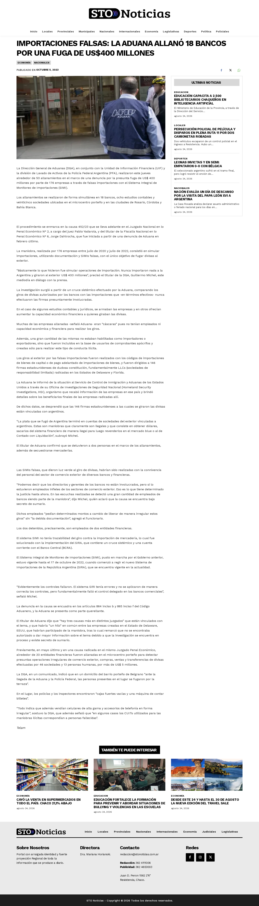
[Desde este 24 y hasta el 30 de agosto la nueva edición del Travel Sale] (207, 775)
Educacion (181, 92)
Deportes (181, 158)
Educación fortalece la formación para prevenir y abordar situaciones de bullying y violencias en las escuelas (129, 803)
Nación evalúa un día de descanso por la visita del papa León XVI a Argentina (204, 195)
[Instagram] (200, 857)
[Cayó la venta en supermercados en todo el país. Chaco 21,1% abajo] (52, 775)
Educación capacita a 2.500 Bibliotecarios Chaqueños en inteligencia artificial (200, 99)
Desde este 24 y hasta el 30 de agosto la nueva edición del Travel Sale (205, 801)
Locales (179, 125)
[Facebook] (221, 70)
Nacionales (41, 62)
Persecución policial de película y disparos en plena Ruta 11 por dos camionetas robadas (204, 132)
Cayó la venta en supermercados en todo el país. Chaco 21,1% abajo (48, 801)
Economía (24, 62)
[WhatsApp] (239, 70)
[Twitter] (230, 70)
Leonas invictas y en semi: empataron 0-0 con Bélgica (198, 164)
